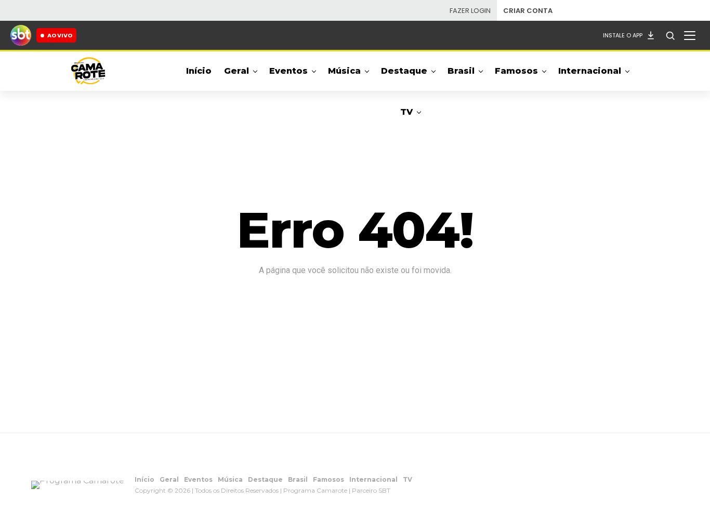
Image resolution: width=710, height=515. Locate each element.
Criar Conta (528, 10)
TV (406, 112)
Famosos (516, 71)
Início (199, 71)
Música (344, 71)
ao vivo (59, 35)
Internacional (589, 71)
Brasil (461, 71)
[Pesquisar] (670, 35)
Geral (236, 71)
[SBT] (20, 35)
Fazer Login (470, 10)
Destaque (404, 71)
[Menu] (690, 35)
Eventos (288, 71)
